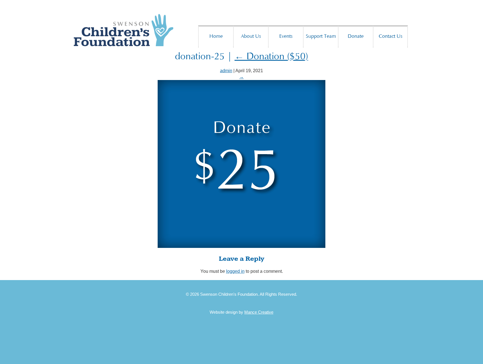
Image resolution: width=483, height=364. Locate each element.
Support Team (321, 36)
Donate (356, 36)
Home (216, 36)
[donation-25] (241, 246)
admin (226, 70)
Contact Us (390, 36)
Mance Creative (258, 312)
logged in (235, 271)
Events (285, 36)
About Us (251, 36)
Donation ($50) (271, 57)
